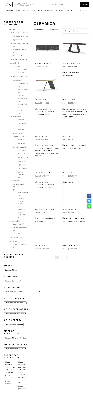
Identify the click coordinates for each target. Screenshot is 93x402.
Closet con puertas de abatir (21, 201)
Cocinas (16, 181)
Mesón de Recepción (20, 43)
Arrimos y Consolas (21, 173)
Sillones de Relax (19, 76)
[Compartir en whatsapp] (89, 206)
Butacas (20, 104)
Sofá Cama (22, 69)
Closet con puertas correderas (22, 212)
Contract (49, 10)
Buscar (84, 4)
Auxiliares (21, 129)
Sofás (15, 66)
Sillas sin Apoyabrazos (22, 88)
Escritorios (21, 168)
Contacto (82, 10)
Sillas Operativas (19, 36)
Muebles (9, 10)
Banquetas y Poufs (22, 109)
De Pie (15, 234)
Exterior (31, 10)
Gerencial (16, 56)
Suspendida (17, 224)
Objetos (20, 154)
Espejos (20, 165)
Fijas (19, 120)
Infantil (20, 140)
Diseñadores (70, 10)
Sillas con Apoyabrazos (22, 97)
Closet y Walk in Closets (18, 185)
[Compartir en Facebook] (89, 196)
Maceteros (21, 157)
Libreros (20, 161)
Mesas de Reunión (19, 50)
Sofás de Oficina (19, 32)
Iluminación (20, 10)
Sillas (15, 80)
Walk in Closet (23, 192)
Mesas (15, 116)
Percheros (21, 150)
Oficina (40, 10)
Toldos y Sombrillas (20, 244)
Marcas (59, 10)
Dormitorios (17, 137)
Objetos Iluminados (20, 228)
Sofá (19, 73)
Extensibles (22, 123)
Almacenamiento (19, 59)
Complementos (18, 147)
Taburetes (21, 83)
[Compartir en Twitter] (89, 201)
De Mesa (16, 237)
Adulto (20, 143)
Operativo (16, 40)
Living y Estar (17, 133)
